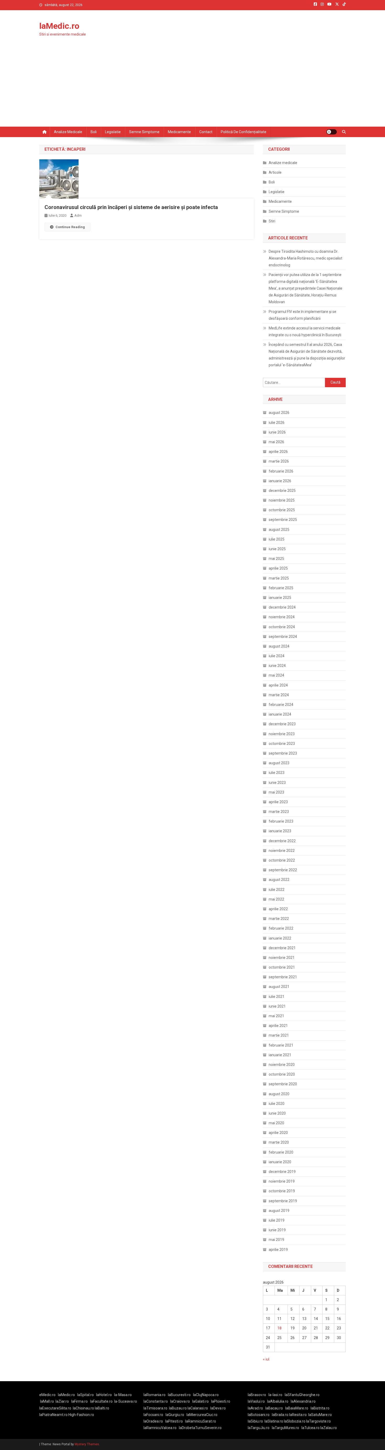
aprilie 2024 (278, 685)
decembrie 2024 (282, 607)
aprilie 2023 (278, 802)
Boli (94, 132)
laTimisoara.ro (155, 1408)
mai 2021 (276, 1016)
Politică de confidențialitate (243, 132)
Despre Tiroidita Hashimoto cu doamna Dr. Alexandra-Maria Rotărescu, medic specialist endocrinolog (305, 258)
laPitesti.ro (174, 1421)
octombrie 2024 (282, 627)
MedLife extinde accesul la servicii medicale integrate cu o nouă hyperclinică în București (305, 331)
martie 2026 (279, 461)
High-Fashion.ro (81, 1415)
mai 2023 (276, 792)
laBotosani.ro (259, 1415)
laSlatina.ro (274, 1421)
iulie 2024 (276, 656)
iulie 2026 (276, 422)
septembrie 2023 (283, 753)
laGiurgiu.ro (176, 1415)
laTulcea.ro (310, 1428)
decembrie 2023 (282, 724)
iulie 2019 (276, 1220)
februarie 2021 (281, 1045)
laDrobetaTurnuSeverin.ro (200, 1428)
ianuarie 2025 (280, 597)
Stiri (272, 221)
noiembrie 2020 (282, 1065)
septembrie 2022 (283, 870)
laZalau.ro (328, 1428)
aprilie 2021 (278, 1026)
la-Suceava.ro (125, 1401)
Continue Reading (70, 227)
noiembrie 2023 (282, 734)
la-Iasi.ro (275, 1395)
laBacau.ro (274, 1408)
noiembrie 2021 (282, 958)
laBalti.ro (102, 1408)
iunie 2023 (277, 782)
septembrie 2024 (283, 636)
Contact (205, 132)
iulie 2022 (276, 889)
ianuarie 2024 (280, 714)
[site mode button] (331, 131)
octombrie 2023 (282, 743)
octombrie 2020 (282, 1074)
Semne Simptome (284, 211)
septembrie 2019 (283, 1201)
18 (279, 1328)
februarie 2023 (281, 821)
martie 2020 (279, 1142)
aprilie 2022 (278, 909)
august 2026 (279, 413)
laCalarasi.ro (198, 1408)
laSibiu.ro (255, 1421)
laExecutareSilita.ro (55, 1408)
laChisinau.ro (83, 1408)
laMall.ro (47, 1401)
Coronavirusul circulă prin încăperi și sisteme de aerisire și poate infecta (131, 207)
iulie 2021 (276, 996)
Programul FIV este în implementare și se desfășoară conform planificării (302, 315)
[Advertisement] (192, 87)
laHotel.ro (104, 1395)
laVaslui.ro (257, 1401)
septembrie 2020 (283, 1084)
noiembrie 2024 (282, 617)
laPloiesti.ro (220, 1401)
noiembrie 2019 (282, 1181)
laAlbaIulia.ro (277, 1401)
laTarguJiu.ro (260, 1428)
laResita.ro (298, 1415)
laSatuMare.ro (320, 1415)
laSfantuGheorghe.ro (302, 1395)
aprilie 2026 (278, 451)
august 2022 (279, 880)
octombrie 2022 (282, 860)
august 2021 (279, 987)
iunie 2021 (277, 1006)
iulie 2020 (276, 1103)
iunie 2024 (277, 666)
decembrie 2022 (282, 841)
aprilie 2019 (278, 1249)
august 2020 (279, 1094)
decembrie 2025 (282, 490)
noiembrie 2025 (282, 500)
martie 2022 (279, 919)
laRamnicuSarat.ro (200, 1421)
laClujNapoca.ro (206, 1395)
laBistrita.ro (320, 1408)
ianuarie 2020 (280, 1162)
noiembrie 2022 (282, 850)
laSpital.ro (85, 1395)
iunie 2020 (277, 1113)
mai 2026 (276, 442)
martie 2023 (279, 812)
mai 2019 (276, 1240)
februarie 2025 (281, 588)
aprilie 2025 (278, 568)
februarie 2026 (281, 471)
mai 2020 (276, 1123)
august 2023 (279, 763)
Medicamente (179, 132)
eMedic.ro (47, 1395)
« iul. (266, 1359)
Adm (78, 215)
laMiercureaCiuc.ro (201, 1415)
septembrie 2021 (283, 977)
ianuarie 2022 (280, 938)
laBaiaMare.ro (296, 1408)
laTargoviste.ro (318, 1421)
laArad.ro (255, 1408)
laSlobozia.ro (294, 1421)
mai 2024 (276, 675)
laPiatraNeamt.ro (53, 1415)
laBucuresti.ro (179, 1395)
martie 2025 (279, 578)
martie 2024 (279, 695)
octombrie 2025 (282, 510)
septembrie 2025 (283, 520)
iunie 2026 (277, 432)
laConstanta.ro (156, 1401)
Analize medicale (68, 132)
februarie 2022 (281, 928)
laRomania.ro (155, 1395)
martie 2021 (279, 1035)
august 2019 (279, 1211)
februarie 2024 (281, 704)
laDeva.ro (218, 1408)
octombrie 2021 (282, 967)
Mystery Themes (87, 1444)
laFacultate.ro (101, 1401)
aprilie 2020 (278, 1133)
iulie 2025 (276, 539)
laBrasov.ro (257, 1395)
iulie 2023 (276, 773)
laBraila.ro (280, 1415)
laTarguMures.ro (285, 1428)
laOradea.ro (153, 1421)
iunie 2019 (277, 1230)
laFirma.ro (79, 1401)
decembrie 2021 (282, 948)
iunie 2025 (277, 549)
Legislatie (113, 132)
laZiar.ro (62, 1401)
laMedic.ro (59, 26)
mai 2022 (276, 899)
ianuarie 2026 (280, 481)
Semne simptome (144, 132)
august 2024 (279, 646)
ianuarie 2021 (280, 1055)
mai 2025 (276, 559)
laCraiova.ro (180, 1401)
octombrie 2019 (282, 1191)
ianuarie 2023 (280, 831)
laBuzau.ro (178, 1408)
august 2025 (279, 529)
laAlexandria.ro (303, 1401)
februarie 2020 (281, 1152)
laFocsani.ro (153, 1415)
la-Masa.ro (123, 1395)
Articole (275, 172)
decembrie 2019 (282, 1172)
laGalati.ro (200, 1401)
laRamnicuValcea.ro (160, 1428)
